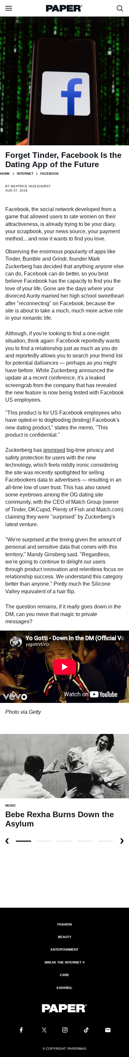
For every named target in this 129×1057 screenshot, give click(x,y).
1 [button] (44, 841)
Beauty (64, 937)
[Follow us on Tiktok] (86, 1030)
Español (64, 988)
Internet (25, 173)
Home (5, 173)
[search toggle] (120, 8)
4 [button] (105, 841)
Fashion (64, 924)
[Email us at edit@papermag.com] (108, 1030)
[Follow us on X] (43, 1030)
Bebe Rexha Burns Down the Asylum (59, 819)
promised (54, 450)
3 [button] (85, 841)
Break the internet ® (65, 962)
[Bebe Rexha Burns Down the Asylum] (64, 765)
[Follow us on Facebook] (21, 1030)
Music (10, 805)
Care (64, 975)
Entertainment (64, 949)
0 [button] (23, 841)
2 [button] (64, 841)
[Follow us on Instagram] (64, 1030)
